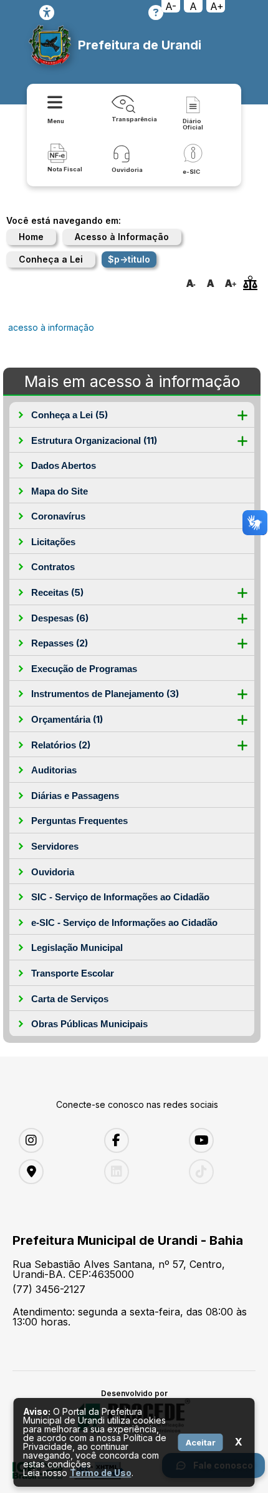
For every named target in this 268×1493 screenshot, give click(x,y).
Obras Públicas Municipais (89, 1023)
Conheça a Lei (51, 259)
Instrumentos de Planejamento (105, 694)
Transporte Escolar (72, 973)
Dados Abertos (63, 465)
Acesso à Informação (122, 236)
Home (31, 236)
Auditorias (54, 770)
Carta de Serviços (69, 998)
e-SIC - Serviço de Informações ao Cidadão (124, 922)
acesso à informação (51, 327)
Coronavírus (58, 516)
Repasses (59, 643)
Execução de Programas (84, 668)
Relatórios (60, 745)
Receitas (57, 592)
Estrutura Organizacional (94, 440)
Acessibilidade (47, 13)
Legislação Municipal (77, 947)
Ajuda (156, 13)
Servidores (55, 846)
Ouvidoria (52, 872)
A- (170, 6)
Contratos (53, 566)
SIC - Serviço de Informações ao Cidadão (120, 897)
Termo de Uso (101, 1472)
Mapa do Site (59, 491)
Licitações (53, 541)
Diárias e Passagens (75, 795)
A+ (217, 6)
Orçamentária (67, 719)
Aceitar (201, 1442)
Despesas (60, 618)
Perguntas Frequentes (79, 820)
